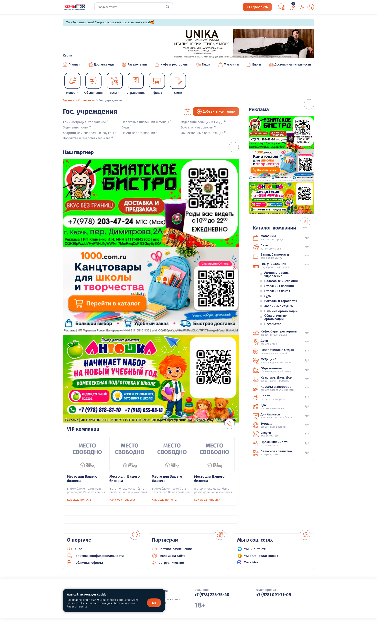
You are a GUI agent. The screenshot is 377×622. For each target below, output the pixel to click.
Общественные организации (202, 133)
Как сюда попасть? (80, 499)
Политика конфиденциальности (98, 556)
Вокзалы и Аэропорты (197, 127)
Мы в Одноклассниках (261, 556)
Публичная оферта (88, 563)
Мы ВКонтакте (255, 549)
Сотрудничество (171, 563)
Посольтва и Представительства (87, 138)
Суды (125, 127)
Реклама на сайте (171, 556)
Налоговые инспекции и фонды (145, 122)
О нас (77, 549)
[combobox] (133, 7)
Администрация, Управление (84, 122)
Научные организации (138, 133)
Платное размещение (175, 549)
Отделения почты (76, 127)
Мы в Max (251, 562)
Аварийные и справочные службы (88, 133)
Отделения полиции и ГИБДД (202, 122)
